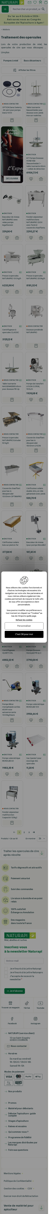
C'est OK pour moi (24, 634)
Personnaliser (24, 626)
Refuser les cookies (24, 620)
